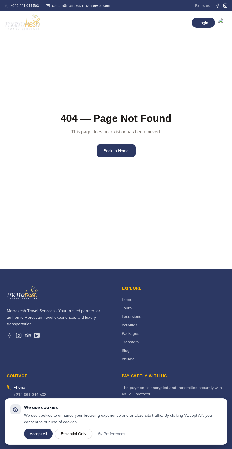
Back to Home (116, 150)
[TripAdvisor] (28, 335)
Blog (126, 350)
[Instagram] (19, 335)
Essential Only (73, 433)
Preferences (114, 433)
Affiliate (128, 359)
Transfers (130, 342)
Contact (153, 22)
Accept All (38, 433)
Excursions (131, 316)
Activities (129, 325)
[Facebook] (9, 335)
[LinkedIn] (37, 335)
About (129, 22)
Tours (127, 308)
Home (75, 22)
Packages (130, 333)
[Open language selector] (222, 22)
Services (98, 22)
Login (203, 22)
